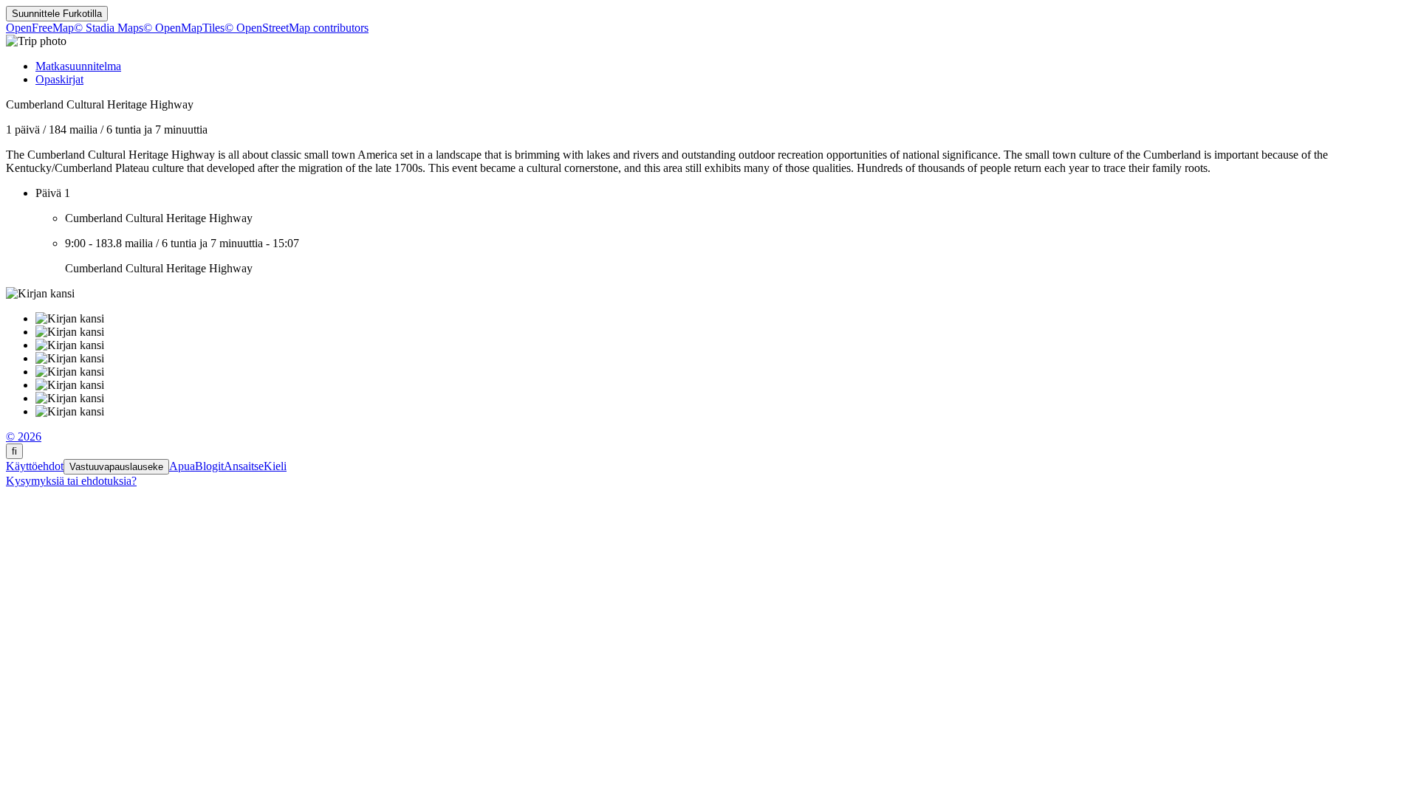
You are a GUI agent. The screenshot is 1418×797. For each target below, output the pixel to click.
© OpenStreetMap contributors (297, 27)
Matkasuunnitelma (78, 66)
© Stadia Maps (108, 27)
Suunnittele (57, 13)
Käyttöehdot (35, 466)
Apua (182, 466)
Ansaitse (244, 466)
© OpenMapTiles (184, 27)
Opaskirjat (59, 79)
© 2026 (23, 436)
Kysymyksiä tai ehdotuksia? (71, 481)
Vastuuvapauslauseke (116, 466)
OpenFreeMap (40, 27)
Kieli (275, 466)
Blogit (209, 466)
